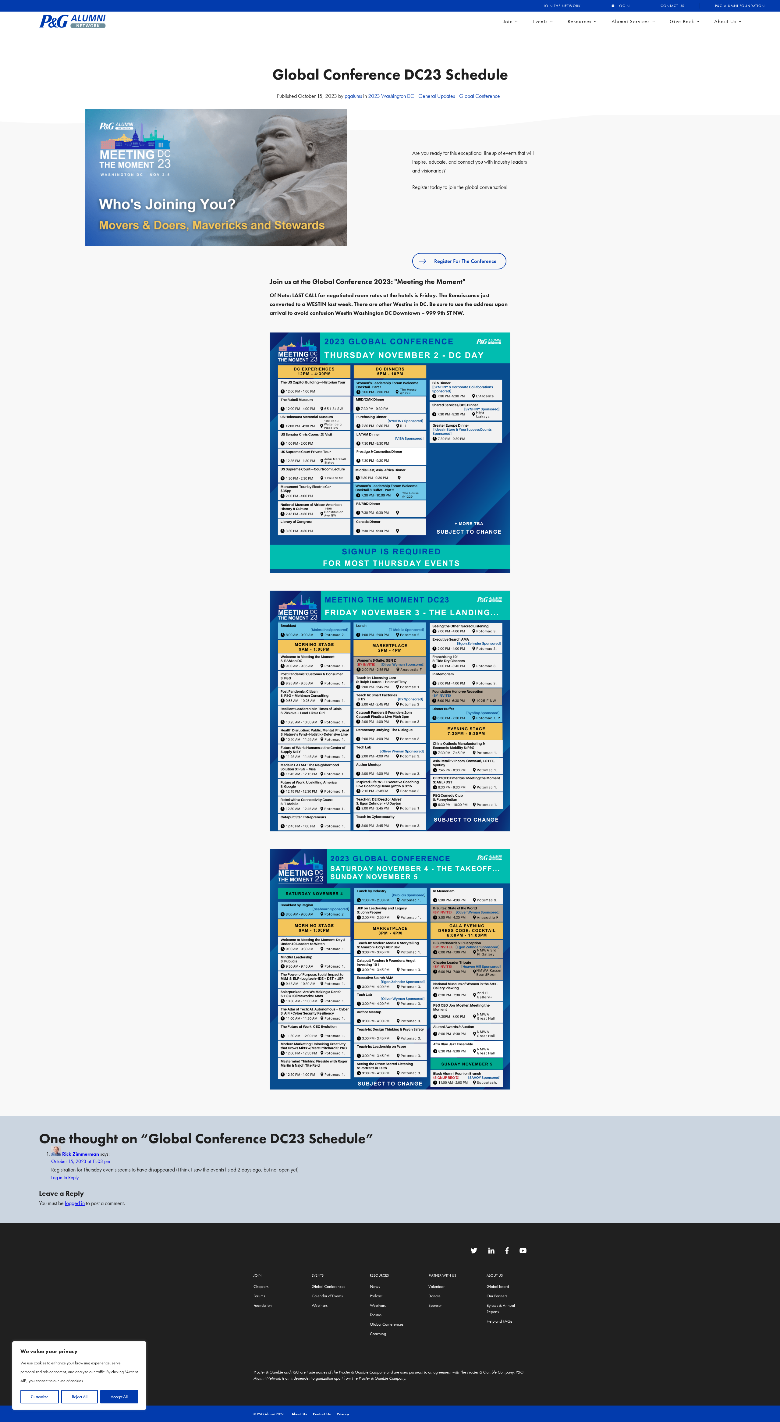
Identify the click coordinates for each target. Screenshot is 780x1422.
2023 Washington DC (391, 95)
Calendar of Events (327, 1296)
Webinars (320, 1305)
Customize (39, 1396)
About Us (725, 21)
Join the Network (562, 5)
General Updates (436, 95)
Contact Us (672, 5)
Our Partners (497, 1296)
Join (508, 21)
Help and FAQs (499, 1321)
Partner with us (442, 1275)
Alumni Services (631, 21)
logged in (75, 1203)
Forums (259, 1296)
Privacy (343, 1414)
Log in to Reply (65, 1177)
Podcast (376, 1296)
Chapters (261, 1286)
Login (624, 5)
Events (540, 21)
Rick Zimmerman (80, 1154)
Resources (580, 21)
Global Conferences (328, 1286)
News (375, 1286)
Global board (498, 1286)
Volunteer (436, 1286)
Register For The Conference (465, 261)
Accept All (119, 1396)
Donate (434, 1296)
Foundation (263, 1305)
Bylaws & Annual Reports (501, 1308)
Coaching (378, 1333)
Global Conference (479, 95)
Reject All (79, 1396)
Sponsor (435, 1305)
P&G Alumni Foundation (740, 5)
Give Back (682, 21)
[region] (79, 1375)
